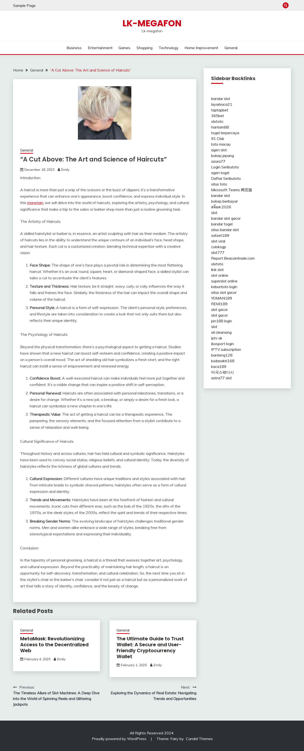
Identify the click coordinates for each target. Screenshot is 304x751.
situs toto (219, 184)
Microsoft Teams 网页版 (231, 189)
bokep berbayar (224, 201)
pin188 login (221, 320)
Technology (169, 47)
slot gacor (219, 309)
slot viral (218, 241)
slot (214, 212)
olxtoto (217, 121)
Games (124, 47)
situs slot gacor (224, 292)
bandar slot (220, 98)
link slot (217, 269)
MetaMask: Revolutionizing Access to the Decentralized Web (54, 644)
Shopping (144, 47)
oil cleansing (221, 332)
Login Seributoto (225, 167)
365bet (217, 115)
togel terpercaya (225, 132)
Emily (65, 169)
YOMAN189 (221, 298)
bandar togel (222, 224)
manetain (35, 202)
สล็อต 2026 (221, 206)
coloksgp (218, 246)
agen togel (220, 172)
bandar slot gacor (226, 218)
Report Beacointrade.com (233, 258)
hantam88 (220, 127)
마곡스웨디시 (222, 372)
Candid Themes (199, 738)
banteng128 (222, 355)
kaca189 (218, 366)
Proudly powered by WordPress (119, 738)
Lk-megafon (152, 23)
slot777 (217, 252)
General (231, 47)
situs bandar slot (225, 229)
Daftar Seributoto (226, 178)
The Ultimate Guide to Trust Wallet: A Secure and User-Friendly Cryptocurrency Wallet (150, 647)
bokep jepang (222, 155)
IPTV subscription (226, 349)
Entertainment (100, 47)
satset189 (220, 235)
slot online (219, 275)
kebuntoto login (224, 286)
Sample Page (24, 5)
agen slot (219, 149)
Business (74, 47)
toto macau (220, 144)
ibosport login (222, 343)
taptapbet (219, 110)
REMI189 (219, 303)
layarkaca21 (221, 104)
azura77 (218, 161)
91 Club (217, 138)
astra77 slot (221, 378)
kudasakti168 (222, 360)
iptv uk (216, 338)
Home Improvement (201, 47)
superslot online (224, 281)
